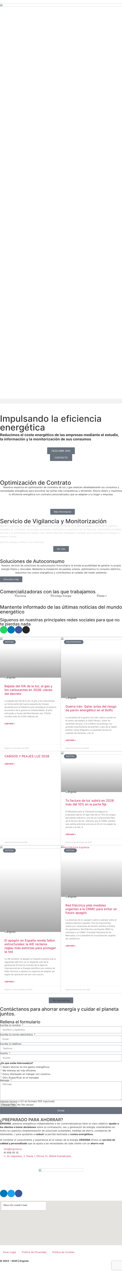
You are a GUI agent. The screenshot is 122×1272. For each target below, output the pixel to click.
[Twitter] (11, 1193)
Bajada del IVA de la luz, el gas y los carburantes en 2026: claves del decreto (28, 689)
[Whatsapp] (3, 629)
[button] (61, 401)
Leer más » (9, 724)
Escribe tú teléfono (10, 1044)
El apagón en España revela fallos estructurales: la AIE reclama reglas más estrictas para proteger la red (30, 946)
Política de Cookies (63, 1252)
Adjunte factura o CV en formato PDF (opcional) (27, 1101)
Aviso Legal (9, 1252)
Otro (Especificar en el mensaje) (21, 1077)
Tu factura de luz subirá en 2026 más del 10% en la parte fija (89, 802)
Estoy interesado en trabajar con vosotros (26, 1073)
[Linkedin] (11, 629)
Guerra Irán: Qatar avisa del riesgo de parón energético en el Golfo (90, 708)
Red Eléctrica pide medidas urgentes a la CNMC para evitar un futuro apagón (91, 909)
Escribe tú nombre (10, 1025)
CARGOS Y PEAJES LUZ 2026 (26, 756)
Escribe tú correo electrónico (17, 1034)
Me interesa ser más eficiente (19, 1070)
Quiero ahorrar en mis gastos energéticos (26, 1066)
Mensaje (5, 1080)
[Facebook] (18, 629)
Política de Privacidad (34, 1252)
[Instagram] (26, 629)
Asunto (4, 1053)
